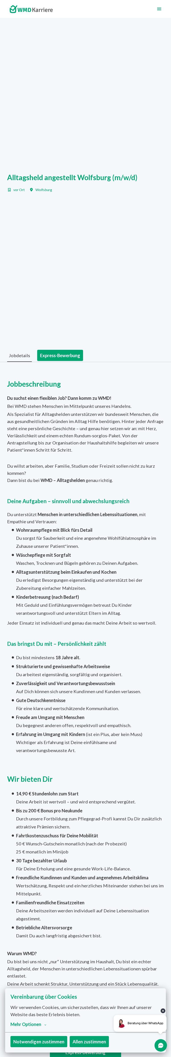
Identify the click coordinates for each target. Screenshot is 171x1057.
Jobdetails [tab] (19, 355)
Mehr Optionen (25, 1024)
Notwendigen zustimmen (38, 1041)
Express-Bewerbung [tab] (60, 355)
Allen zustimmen (89, 1041)
